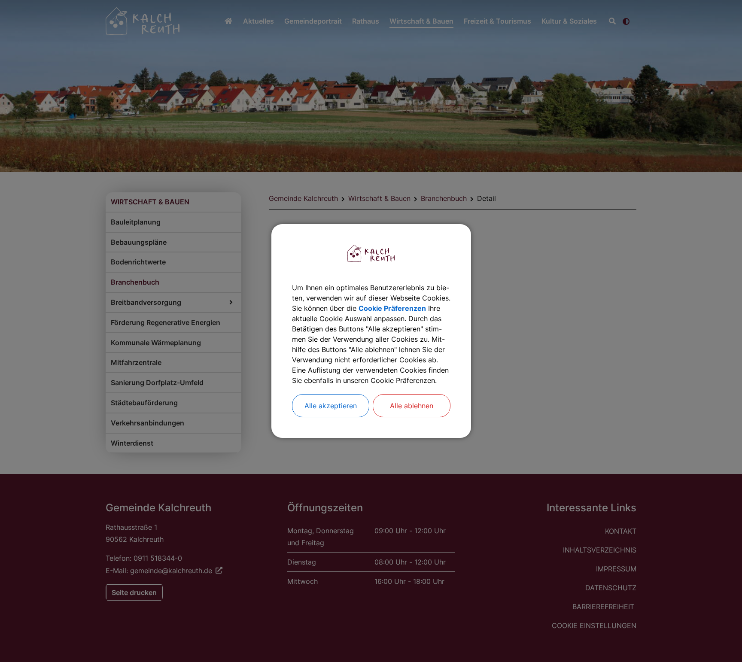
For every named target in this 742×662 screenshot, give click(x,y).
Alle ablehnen (411, 405)
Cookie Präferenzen (392, 308)
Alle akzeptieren (330, 405)
